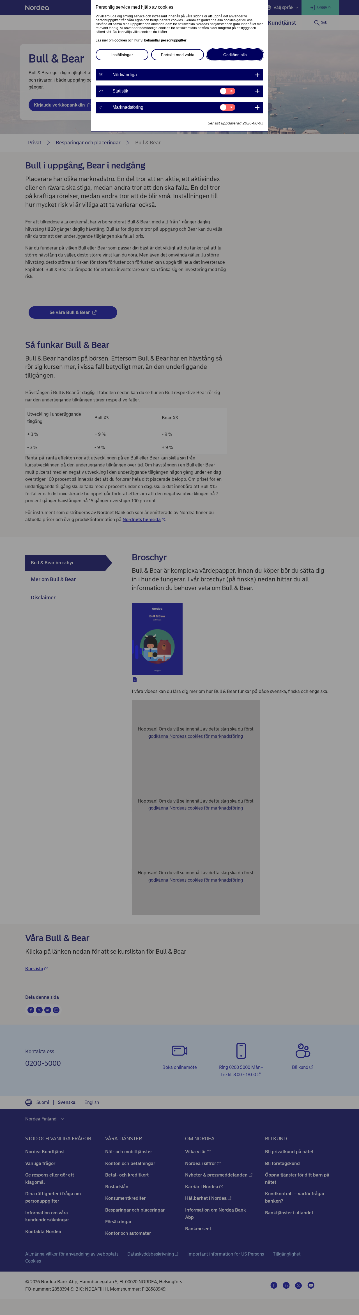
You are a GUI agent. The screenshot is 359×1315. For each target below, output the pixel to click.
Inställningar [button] (122, 54)
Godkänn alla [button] (235, 54)
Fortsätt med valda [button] (177, 54)
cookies (120, 40)
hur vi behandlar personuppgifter (160, 40)
